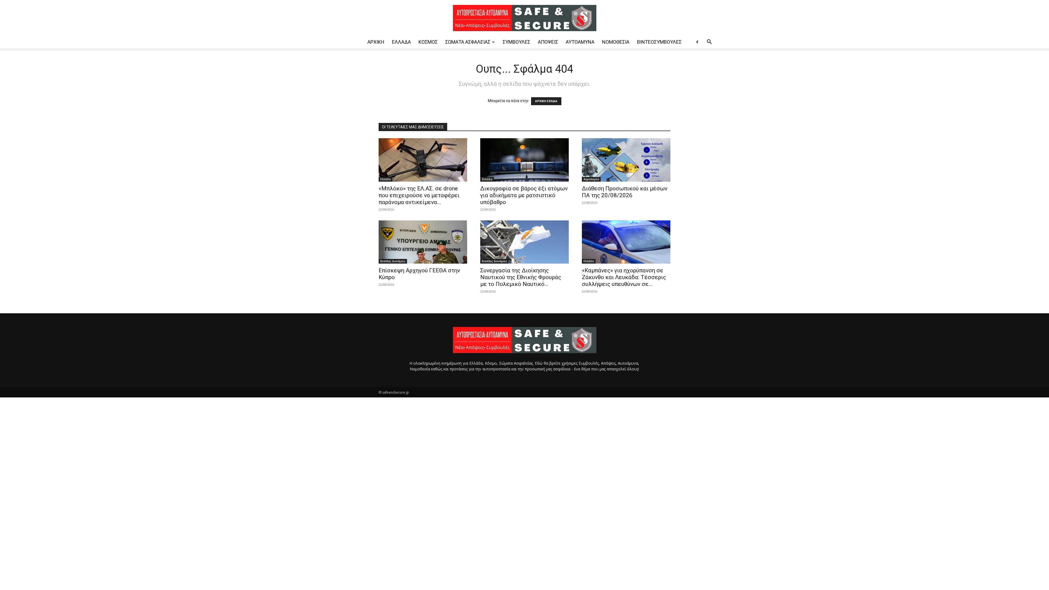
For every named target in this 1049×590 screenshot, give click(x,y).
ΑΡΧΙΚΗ (375, 42)
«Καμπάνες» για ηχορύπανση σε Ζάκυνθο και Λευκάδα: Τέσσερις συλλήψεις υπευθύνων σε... (624, 277)
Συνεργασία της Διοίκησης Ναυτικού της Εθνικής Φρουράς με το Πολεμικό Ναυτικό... (520, 277)
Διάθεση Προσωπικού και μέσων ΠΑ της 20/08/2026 (624, 192)
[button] (709, 42)
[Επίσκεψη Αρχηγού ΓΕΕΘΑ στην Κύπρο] (423, 242)
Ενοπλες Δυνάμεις (392, 261)
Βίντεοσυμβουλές (659, 42)
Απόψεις (548, 42)
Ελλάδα (401, 42)
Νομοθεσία (615, 42)
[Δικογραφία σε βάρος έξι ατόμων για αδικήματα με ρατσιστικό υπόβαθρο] (524, 160)
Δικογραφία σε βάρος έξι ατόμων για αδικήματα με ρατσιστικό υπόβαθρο (524, 195)
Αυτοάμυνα (580, 42)
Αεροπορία (591, 179)
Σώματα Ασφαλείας (467, 42)
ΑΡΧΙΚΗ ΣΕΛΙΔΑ (546, 101)
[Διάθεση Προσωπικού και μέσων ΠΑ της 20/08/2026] (626, 160)
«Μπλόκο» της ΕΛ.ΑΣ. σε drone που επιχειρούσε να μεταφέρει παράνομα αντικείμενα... (419, 195)
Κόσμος (428, 42)
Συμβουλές (516, 42)
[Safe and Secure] (524, 18)
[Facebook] (697, 42)
